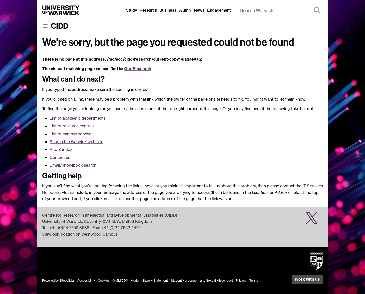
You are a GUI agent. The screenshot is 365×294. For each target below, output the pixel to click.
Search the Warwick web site (76, 141)
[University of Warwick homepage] (61, 10)
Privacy (241, 280)
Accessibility (86, 280)
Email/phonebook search (73, 165)
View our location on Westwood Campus (80, 234)
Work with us (307, 279)
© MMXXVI (120, 280)
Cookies (103, 280)
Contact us (60, 157)
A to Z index (61, 149)
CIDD (59, 26)
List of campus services (71, 133)
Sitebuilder (66, 280)
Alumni (185, 10)
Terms (253, 280)
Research (148, 10)
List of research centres (72, 125)
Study (131, 10)
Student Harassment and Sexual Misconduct (202, 280)
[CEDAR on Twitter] (313, 220)
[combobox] (279, 10)
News (199, 10)
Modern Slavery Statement (149, 280)
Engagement (219, 10)
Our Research (137, 68)
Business (168, 10)
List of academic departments (78, 118)
